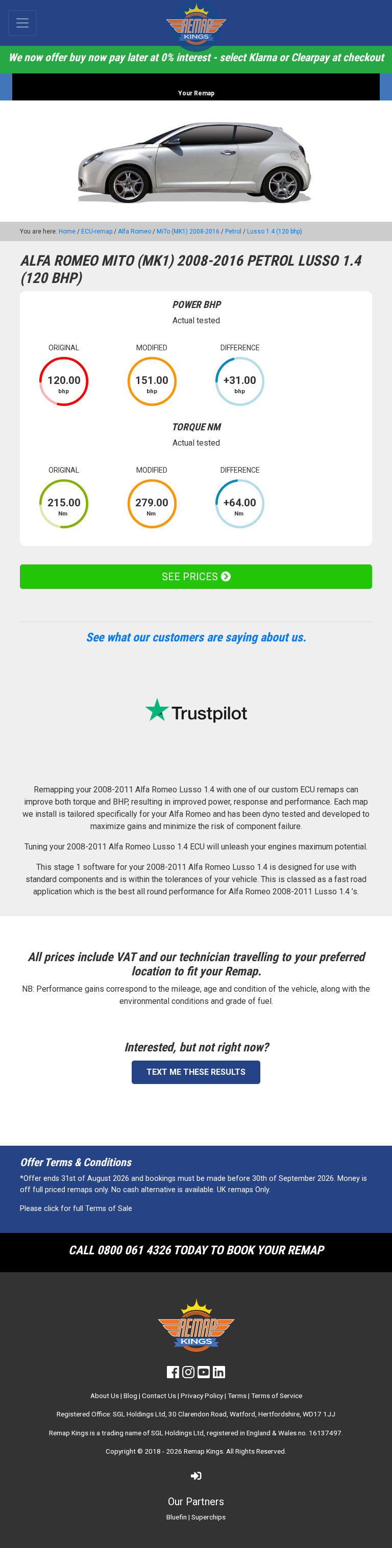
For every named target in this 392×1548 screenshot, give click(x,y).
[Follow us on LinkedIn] (219, 1375)
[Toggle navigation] (22, 23)
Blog (130, 1395)
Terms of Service (276, 1395)
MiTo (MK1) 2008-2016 (188, 231)
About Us (104, 1395)
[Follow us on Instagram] (188, 1375)
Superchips (208, 1517)
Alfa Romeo (134, 231)
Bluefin (176, 1517)
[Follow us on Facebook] (173, 1375)
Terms (237, 1395)
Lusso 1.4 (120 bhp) (274, 231)
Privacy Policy (202, 1395)
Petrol (233, 231)
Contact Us (159, 1395)
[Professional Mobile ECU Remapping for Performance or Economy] (196, 26)
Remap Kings (203, 1451)
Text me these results (196, 1072)
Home (67, 231)
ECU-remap (96, 231)
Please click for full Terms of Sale (76, 1208)
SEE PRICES (191, 577)
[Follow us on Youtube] (204, 1375)
